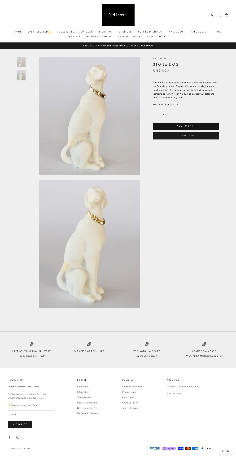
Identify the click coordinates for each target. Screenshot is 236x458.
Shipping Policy (130, 402)
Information (83, 391)
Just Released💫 (39, 32)
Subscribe (19, 424)
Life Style (74, 36)
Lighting (105, 32)
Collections (82, 386)
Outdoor (87, 32)
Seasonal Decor (129, 36)
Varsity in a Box (158, 36)
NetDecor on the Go (87, 402)
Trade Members (85, 397)
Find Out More (174, 393)
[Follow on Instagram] (17, 437)
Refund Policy (129, 397)
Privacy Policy (129, 391)
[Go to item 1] (21, 62)
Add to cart (186, 126)
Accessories (65, 32)
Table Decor (199, 32)
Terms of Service (130, 408)
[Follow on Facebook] (9, 437)
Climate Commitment (132, 386)
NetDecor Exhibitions (87, 413)
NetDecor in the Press (88, 408)
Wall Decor (176, 32)
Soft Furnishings (150, 32)
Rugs (218, 32)
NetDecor (159, 58)
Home (18, 32)
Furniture (125, 32)
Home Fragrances (99, 36)
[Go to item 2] (21, 75)
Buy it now (186, 135)
